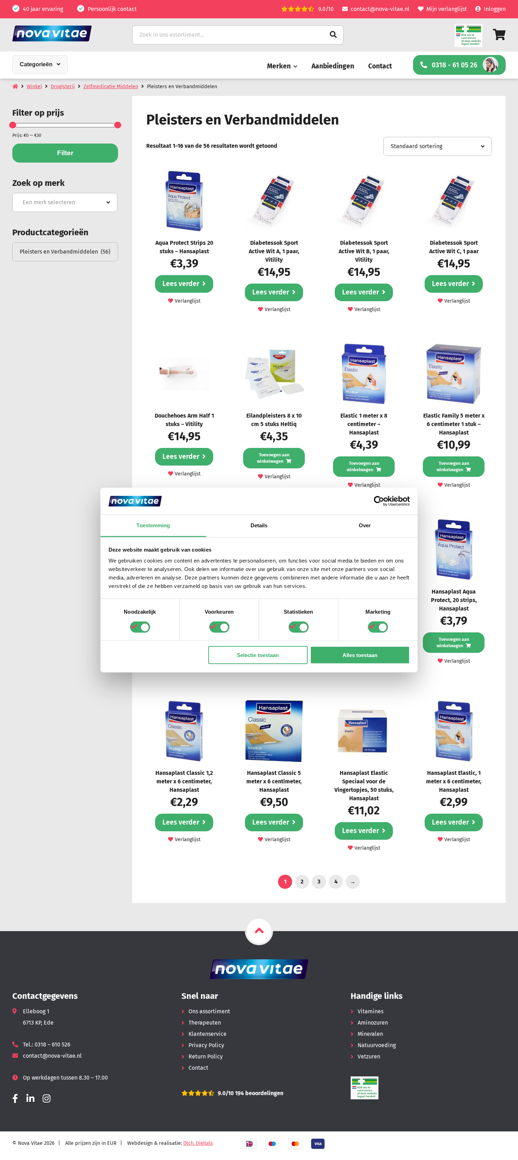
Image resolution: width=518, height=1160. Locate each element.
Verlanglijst (188, 301)
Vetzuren (369, 1056)
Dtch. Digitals (198, 1143)
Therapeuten (205, 1022)
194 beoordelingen (258, 1093)
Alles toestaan (360, 655)
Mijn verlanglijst (446, 9)
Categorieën (36, 64)
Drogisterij (63, 87)
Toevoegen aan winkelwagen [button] (273, 458)
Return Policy (206, 1056)
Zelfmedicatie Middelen (111, 87)
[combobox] (65, 202)
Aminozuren (373, 1022)
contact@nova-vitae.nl (380, 9)
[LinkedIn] (30, 1098)
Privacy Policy (206, 1045)
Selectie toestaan (258, 655)
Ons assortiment (209, 1011)
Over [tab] (365, 525)
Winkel (34, 87)
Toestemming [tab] (153, 525)
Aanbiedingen (333, 66)
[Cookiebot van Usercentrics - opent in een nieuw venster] (379, 501)
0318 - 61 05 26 (454, 65)
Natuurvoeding (377, 1045)
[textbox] (65, 202)
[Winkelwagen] (499, 35)
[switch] (219, 626)
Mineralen (370, 1034)
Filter (65, 153)
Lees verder (180, 284)
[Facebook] (15, 1098)
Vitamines (370, 1011)
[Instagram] (46, 1098)
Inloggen (495, 9)
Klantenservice (208, 1034)
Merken (279, 66)
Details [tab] (259, 525)
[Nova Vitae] (61, 33)
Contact (380, 66)
